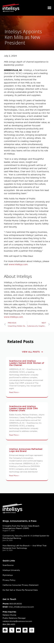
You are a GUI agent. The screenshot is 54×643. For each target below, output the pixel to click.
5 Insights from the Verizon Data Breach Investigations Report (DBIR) (21, 527)
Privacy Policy (9, 580)
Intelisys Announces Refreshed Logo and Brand (25, 450)
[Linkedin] (25, 630)
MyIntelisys (8, 575)
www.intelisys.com (18, 264)
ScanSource (8, 565)
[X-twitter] (11, 630)
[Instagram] (31, 630)
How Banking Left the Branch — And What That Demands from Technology (25, 546)
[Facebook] (5, 630)
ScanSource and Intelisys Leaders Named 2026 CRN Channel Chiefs (23, 408)
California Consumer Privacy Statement (21, 585)
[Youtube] (18, 630)
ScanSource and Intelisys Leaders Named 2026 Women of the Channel (26, 363)
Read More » (14, 392)
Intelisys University (11, 570)
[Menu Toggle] (49, 8)
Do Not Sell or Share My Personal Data (20, 590)
